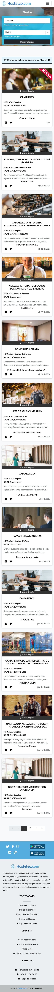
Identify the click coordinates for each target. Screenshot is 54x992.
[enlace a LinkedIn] (9, 853)
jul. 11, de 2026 (44, 437)
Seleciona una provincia (12, 36)
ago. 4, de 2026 (44, 186)
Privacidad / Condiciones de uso (27, 953)
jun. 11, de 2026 (43, 813)
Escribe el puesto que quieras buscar (16, 25)
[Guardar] (10, 122)
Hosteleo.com (21, 988)
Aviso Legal (27, 949)
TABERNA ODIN (27, 683)
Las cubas (27, 809)
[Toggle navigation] (48, 3)
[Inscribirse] (6, 122)
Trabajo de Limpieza (27, 905)
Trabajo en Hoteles (27, 919)
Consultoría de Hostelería (27, 944)
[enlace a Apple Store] (37, 855)
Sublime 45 (27, 308)
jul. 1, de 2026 (44, 499)
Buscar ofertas (27, 42)
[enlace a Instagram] (17, 847)
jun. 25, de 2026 (43, 687)
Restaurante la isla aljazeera (27, 433)
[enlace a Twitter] (7, 847)
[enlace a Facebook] (12, 847)
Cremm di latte (27, 118)
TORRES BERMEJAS (27, 495)
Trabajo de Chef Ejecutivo (27, 914)
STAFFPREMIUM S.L (27, 245)
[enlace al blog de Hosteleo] (15, 853)
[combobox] (5, 32)
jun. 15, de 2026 (43, 750)
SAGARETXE (27, 620)
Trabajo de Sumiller (27, 910)
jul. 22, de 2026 (44, 249)
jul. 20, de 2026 (44, 374)
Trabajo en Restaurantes (27, 923)
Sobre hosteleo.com (27, 940)
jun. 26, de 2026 (43, 624)
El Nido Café (27, 181)
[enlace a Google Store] (37, 849)
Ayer (48, 123)
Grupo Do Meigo (27, 746)
